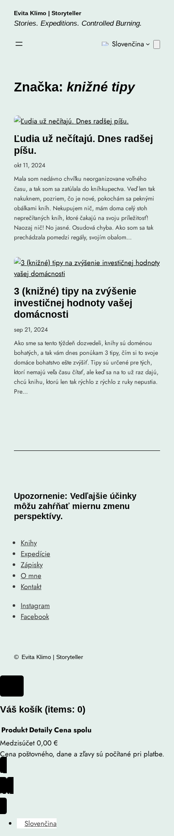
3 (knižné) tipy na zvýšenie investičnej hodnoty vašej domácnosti (75, 303)
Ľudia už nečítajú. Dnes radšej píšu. (83, 144)
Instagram (35, 605)
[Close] (12, 686)
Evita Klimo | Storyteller (47, 13)
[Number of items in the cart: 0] (156, 44)
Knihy (29, 543)
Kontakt (31, 586)
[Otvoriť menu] (19, 44)
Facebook (35, 616)
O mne (31, 576)
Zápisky (32, 565)
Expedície (35, 554)
